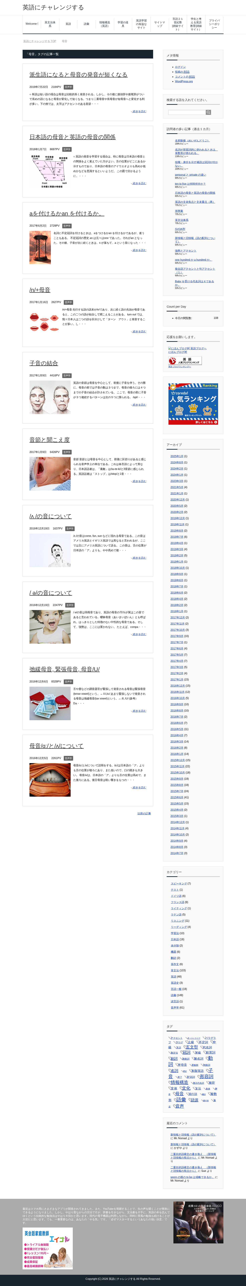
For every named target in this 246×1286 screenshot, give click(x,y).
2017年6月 (177, 648)
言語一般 (176, 989)
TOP (41, 41)
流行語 (193, 1094)
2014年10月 (178, 834)
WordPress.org (184, 81)
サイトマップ (159, 24)
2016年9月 (177, 704)
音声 (180, 1106)
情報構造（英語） (104, 24)
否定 (185, 1071)
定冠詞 (191, 1077)
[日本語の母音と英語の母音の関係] (50, 185)
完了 (180, 1077)
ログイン (180, 67)
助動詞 (185, 1059)
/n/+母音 (39, 290)
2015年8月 (177, 785)
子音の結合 (43, 363)
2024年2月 (177, 468)
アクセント (177, 1038)
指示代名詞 (198, 1083)
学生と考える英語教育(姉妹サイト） (196, 24)
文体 (174, 1088)
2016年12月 (178, 685)
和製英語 (198, 1071)
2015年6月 (177, 797)
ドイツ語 (176, 896)
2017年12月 (178, 617)
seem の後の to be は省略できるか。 (192, 1177)
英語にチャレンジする (53, 7)
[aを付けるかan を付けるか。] (40, 261)
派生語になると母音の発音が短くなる (78, 74)
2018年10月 (178, 567)
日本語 (175, 939)
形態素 (179, 211)
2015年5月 (177, 803)
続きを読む (139, 111)
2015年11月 (178, 766)
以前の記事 (144, 813)
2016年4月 (177, 735)
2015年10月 (178, 772)
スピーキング (179, 883)
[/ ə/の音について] (50, 641)
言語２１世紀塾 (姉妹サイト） (178, 24)
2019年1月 (177, 561)
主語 (178, 1047)
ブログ (179, 1042)
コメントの (185, 76)
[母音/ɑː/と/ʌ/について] (50, 794)
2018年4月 (177, 598)
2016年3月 (177, 741)
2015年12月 (178, 760)
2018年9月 (177, 574)
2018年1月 (177, 611)
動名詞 (198, 1058)
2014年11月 (178, 828)
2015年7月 (177, 791)
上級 (191, 1042)
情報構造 (179, 1082)
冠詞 (186, 1052)
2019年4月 (177, 543)
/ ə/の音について (50, 593)
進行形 (206, 1101)
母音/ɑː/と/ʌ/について (56, 746)
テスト (175, 889)
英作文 (175, 964)
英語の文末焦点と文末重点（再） (195, 202)
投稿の (182, 71)
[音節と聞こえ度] (50, 488)
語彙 (86, 23)
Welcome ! (32, 23)
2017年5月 (177, 654)
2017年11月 (178, 623)
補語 (204, 1094)
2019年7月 (177, 536)
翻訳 (173, 958)
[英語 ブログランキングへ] (185, 363)
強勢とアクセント (185, 250)
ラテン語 (176, 914)
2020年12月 (178, 499)
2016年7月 (177, 716)
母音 (179, 1093)
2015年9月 (177, 778)
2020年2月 (177, 512)
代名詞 (207, 1047)
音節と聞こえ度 (49, 440)
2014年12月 (178, 822)
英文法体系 (50, 24)
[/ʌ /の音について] (50, 564)
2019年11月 (178, 524)
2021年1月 (177, 493)
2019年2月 (177, 555)
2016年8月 (177, 710)
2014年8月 (177, 847)
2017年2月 (177, 673)
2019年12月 (178, 518)
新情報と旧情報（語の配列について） (193, 1134)
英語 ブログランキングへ (179, 366)
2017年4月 (177, 661)
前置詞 (210, 1052)
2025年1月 (177, 456)
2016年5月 (177, 729)
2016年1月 (177, 754)
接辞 (212, 1082)
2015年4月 (177, 809)
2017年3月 (177, 667)
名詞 (174, 1071)
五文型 (192, 1047)
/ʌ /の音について (50, 516)
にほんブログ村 (177, 352)
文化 (186, 1088)
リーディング (179, 927)
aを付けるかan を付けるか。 (66, 213)
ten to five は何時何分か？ (190, 183)
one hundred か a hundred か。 (193, 259)
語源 (194, 1100)
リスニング (177, 920)
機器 (173, 951)
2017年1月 (177, 679)
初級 (198, 1052)
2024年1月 (177, 474)
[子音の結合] (50, 411)
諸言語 (175, 1001)
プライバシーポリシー (214, 24)
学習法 (175, 933)
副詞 (174, 1058)
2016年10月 (178, 698)
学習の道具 (123, 24)
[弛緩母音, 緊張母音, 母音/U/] (50, 717)
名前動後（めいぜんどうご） (192, 140)
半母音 (182, 1065)
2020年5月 (177, 505)
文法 (198, 1088)
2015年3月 (177, 816)
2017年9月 (177, 636)
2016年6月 (177, 723)
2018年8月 (177, 580)
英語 (68, 23)
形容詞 (206, 1076)
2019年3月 (177, 549)
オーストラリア (193, 1038)
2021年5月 (177, 487)
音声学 (68, 87)
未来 (208, 1089)
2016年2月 (177, 747)
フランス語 (177, 902)
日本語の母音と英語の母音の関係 (72, 137)
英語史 (175, 982)
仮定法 (174, 1052)
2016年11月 (178, 692)
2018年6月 (177, 592)
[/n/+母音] (44, 334)
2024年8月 (177, 462)
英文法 (175, 970)
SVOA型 (180, 229)
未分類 (175, 945)
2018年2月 (177, 605)
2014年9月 (177, 840)
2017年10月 (178, 629)
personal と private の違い (190, 174)
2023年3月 (177, 481)
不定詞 (203, 1042)
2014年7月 (177, 853)
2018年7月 (177, 586)
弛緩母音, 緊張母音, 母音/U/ (64, 669)
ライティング (179, 908)
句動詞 (206, 1065)
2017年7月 (177, 642)
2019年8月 (177, 530)
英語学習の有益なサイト (141, 24)
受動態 (195, 1065)
